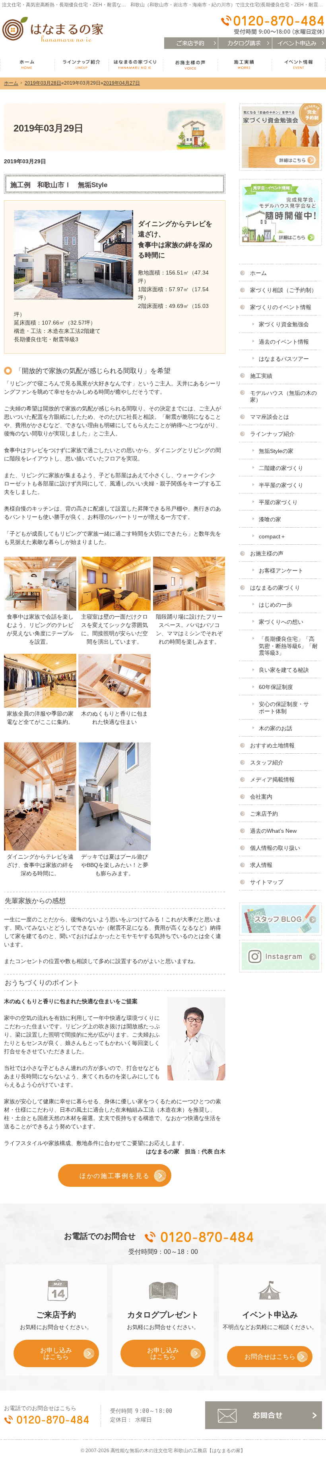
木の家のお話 (275, 728)
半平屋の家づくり (281, 485)
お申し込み (43, 1356)
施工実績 (261, 376)
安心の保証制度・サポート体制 (284, 707)
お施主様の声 (266, 553)
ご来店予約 (264, 814)
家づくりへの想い (281, 622)
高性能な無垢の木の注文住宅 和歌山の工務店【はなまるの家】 (178, 1450)
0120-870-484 (200, 1236)
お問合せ (263, 1415)
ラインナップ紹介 (272, 434)
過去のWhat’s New (273, 831)
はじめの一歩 (275, 605)
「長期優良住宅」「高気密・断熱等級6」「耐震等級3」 (288, 646)
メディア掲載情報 (272, 779)
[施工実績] (40, 583)
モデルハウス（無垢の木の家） (283, 396)
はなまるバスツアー (284, 359)
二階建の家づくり (281, 468)
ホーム (258, 273)
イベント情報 (299, 65)
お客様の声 (190, 65)
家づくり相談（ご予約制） (283, 290)
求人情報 (261, 865)
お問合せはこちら (269, 1356)
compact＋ (272, 536)
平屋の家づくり (278, 502)
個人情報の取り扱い (275, 848)
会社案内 (261, 796)
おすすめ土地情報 (272, 745)
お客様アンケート (281, 570)
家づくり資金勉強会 (284, 324)
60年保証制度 (276, 687)
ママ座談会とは (269, 417)
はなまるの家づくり (275, 587)
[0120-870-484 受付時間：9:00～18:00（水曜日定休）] (272, 25)
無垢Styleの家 (276, 451)
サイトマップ (266, 882)
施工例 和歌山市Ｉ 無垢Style (58, 185)
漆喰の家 (270, 519)
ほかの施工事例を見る (114, 1175)
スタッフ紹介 (266, 762)
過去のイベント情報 (284, 342)
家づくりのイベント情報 (280, 307)
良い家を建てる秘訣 (284, 670)
